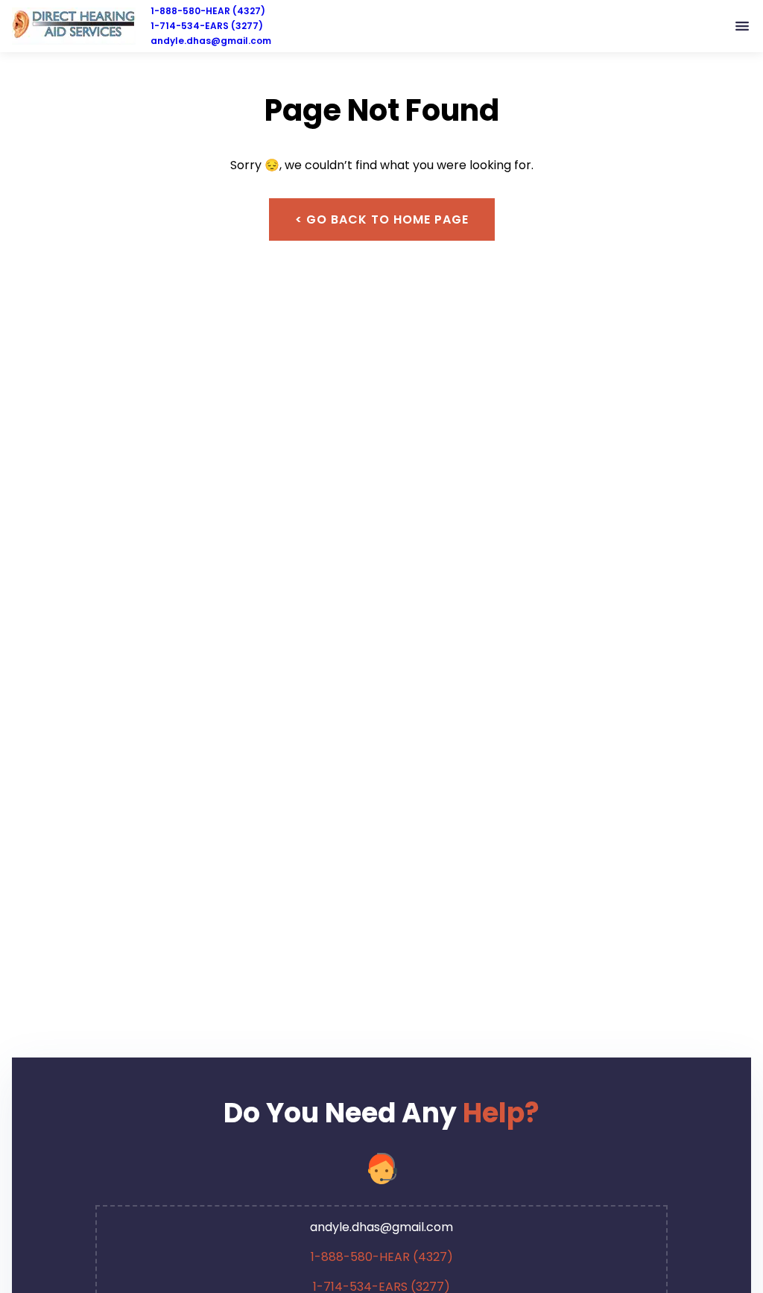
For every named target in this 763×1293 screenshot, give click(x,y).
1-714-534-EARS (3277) (207, 25)
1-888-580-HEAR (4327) (208, 10)
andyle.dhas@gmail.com (211, 40)
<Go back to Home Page (382, 219)
